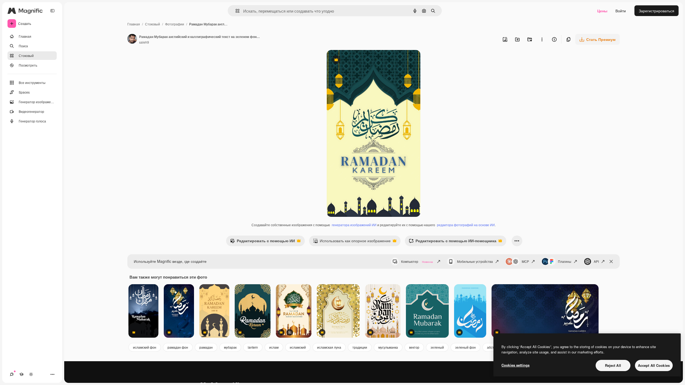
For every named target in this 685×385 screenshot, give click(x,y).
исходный (362, 60)
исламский (298, 347)
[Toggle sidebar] (52, 10)
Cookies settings (515, 365)
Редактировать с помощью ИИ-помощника (452, 242)
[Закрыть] (611, 261)
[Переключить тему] (31, 374)
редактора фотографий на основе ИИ (466, 224)
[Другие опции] (541, 39)
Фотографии (174, 24)
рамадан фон (178, 347)
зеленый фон (465, 347)
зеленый (437, 347)
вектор (414, 347)
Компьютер (417, 261)
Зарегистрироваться (656, 10)
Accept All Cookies (654, 365)
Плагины (564, 261)
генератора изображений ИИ (354, 224)
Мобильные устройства (475, 261)
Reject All (613, 365)
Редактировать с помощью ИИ (262, 242)
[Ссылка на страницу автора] (132, 39)
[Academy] (21, 374)
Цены (602, 10)
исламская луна (329, 347)
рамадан (206, 347)
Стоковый (152, 24)
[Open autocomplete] (235, 11)
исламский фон (144, 347)
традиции (359, 347)
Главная (133, 24)
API (596, 261)
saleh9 (144, 42)
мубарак (230, 347)
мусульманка (388, 347)
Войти (620, 10)
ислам (274, 347)
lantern (253, 347)
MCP (525, 261)
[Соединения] (11, 374)
